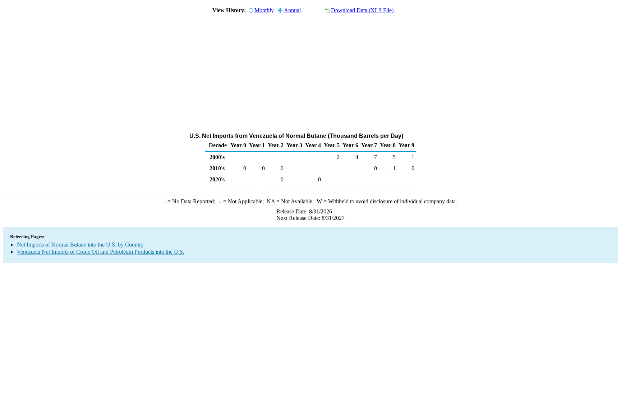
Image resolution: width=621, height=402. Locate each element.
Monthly (264, 10)
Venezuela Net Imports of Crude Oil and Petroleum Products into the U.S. (100, 252)
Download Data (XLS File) (362, 10)
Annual (292, 10)
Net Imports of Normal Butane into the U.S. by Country (80, 244)
